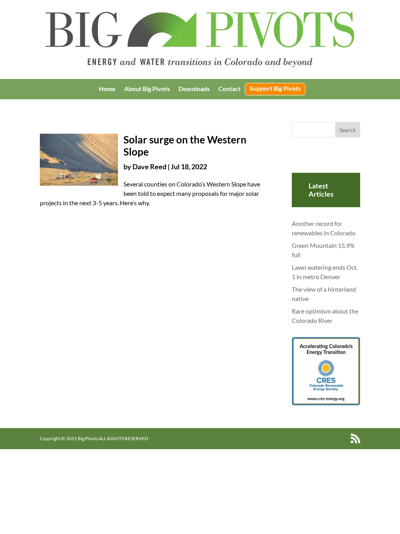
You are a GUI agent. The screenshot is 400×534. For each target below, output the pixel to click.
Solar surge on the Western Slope (184, 145)
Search (347, 130)
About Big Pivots (147, 89)
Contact (229, 89)
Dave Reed (149, 166)
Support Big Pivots (275, 89)
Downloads (194, 89)
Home (107, 89)
